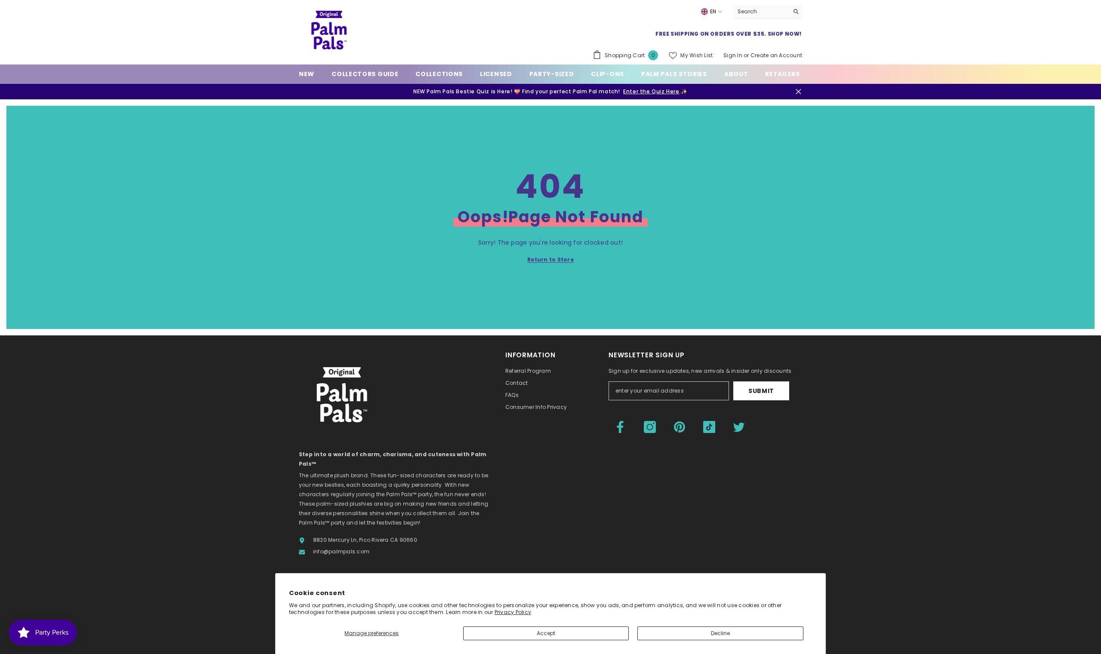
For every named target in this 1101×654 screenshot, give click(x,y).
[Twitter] (738, 427)
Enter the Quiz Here (651, 91)
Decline (720, 633)
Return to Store (550, 259)
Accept (546, 633)
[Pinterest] (679, 427)
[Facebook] (620, 427)
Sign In (732, 55)
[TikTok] (709, 427)
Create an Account (776, 55)
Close (798, 91)
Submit (761, 391)
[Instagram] (649, 427)
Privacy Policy (513, 612)
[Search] (767, 11)
